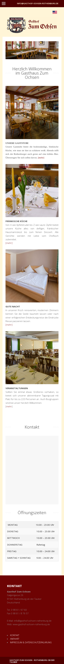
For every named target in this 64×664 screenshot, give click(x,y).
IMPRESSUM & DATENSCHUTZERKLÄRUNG (31, 642)
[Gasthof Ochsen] (32, 25)
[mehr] (41, 157)
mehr (9, 406)
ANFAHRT (14, 638)
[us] (55, 11)
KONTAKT (14, 635)
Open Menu (3, 3)
